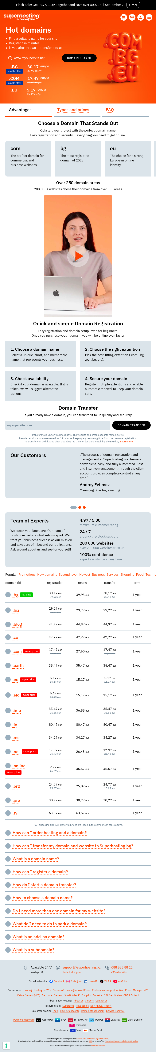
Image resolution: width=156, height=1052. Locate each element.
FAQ (110, 109)
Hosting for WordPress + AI (49, 990)
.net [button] (16, 751)
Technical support (72, 972)
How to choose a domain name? (43, 897)
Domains (97, 995)
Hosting (28, 990)
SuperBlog (68, 1005)
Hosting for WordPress (77, 990)
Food (140, 574)
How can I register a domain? (40, 871)
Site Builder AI (72, 995)
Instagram (76, 981)
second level (68, 574)
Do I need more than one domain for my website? (59, 910)
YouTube (122, 981)
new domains (47, 574)
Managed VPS (140, 990)
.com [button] (17, 651)
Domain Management (92, 1011)
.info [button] (17, 710)
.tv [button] (15, 812)
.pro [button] (16, 800)
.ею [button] (16, 695)
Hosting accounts (69, 1011)
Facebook (59, 981)
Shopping (127, 574)
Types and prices (73, 109)
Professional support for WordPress (111, 990)
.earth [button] (18, 665)
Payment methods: (23, 1019)
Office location (119, 972)
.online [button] (19, 765)
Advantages (20, 109)
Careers (89, 1000)
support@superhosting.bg (81, 967)
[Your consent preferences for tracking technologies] (6, 1045)
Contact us (101, 1000)
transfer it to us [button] (51, 47)
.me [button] (16, 737)
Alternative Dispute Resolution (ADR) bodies (121, 1041)
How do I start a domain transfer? (44, 884)
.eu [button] (15, 679)
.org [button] (16, 786)
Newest (84, 574)
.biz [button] (16, 610)
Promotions (26, 574)
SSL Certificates (113, 995)
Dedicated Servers (52, 995)
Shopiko (86, 995)
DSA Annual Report (100, 1005)
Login (55, 1011)
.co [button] (15, 637)
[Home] (22, 17)
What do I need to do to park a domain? (50, 923)
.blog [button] (17, 624)
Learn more (126, 441)
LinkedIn (93, 981)
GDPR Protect (131, 995)
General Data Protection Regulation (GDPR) (92, 1038)
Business (98, 574)
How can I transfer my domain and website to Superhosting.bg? (73, 845)
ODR (90, 1041)
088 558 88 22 (122, 967)
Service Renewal (115, 1011)
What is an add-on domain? (38, 936)
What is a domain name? (36, 858)
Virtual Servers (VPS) (28, 995)
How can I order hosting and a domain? (50, 832)
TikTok (107, 981)
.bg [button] (15, 594)
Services (113, 574)
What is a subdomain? (33, 949)
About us (78, 1000)
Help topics (82, 1005)
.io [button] (15, 724)
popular (11, 574)
